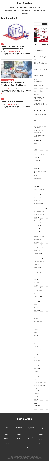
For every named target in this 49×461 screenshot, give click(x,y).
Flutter (35, 276)
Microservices (37, 324)
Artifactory (36, 160)
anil (19, 51)
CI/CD (35, 183)
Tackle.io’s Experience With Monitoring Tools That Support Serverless (14, 85)
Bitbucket (36, 175)
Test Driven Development (39, 382)
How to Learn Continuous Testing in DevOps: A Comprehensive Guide (40, 85)
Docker (35, 264)
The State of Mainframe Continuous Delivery (40, 131)
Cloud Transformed (38, 192)
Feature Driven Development (40, 272)
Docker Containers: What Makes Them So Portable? (40, 115)
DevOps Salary (24, 13)
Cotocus (24, 458)
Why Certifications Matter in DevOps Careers (41, 80)
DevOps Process (37, 247)
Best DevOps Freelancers (39, 10)
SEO (34, 357)
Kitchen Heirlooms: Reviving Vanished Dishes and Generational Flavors (40, 75)
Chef (35, 181)
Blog (28, 447)
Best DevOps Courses (26, 10)
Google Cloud (37, 290)
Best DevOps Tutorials (7, 444)
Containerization (37, 203)
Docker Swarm (37, 267)
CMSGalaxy (20, 456)
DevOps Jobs (42, 437)
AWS (3, 43)
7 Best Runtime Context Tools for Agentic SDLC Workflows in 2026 (39, 50)
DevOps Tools (37, 250)
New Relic (36, 338)
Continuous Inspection (39, 211)
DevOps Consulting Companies (11, 10)
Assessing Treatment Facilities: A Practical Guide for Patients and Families (40, 63)
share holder (36, 363)
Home (17, 447)
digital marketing (37, 259)
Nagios (35, 335)
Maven (35, 318)
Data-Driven (36, 228)
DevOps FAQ (12, 7)
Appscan (36, 157)
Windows (36, 393)
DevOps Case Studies (22, 7)
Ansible (35, 149)
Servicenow (36, 360)
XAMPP (35, 396)
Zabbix (35, 399)
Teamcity (36, 377)
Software (36, 365)
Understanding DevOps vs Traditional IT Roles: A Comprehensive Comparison (40, 92)
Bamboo (35, 168)
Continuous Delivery (38, 206)
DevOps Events (37, 242)
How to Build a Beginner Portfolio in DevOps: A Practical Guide (39, 99)
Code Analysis (37, 200)
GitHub (35, 279)
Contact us (6, 447)
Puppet (35, 352)
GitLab (35, 282)
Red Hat (35, 354)
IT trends (36, 302)
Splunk (35, 374)
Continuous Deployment (7, 80)
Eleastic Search (37, 270)
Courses (35, 217)
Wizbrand (26, 457)
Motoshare (36, 329)
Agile (35, 143)
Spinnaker (36, 371)
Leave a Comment (6, 57)
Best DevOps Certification (35, 7)
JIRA (34, 307)
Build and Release (37, 178)
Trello (35, 388)
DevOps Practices (41, 440)
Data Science (37, 222)
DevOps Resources (18, 444)
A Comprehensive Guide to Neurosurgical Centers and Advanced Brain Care (40, 69)
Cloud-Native (37, 197)
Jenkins (35, 304)
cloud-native (36, 195)
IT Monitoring (36, 296)
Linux (35, 315)
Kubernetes (36, 310)
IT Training (36, 299)
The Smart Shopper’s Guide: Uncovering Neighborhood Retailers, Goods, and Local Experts (41, 57)
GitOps (35, 285)
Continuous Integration (39, 214)
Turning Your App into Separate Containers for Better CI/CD (40, 126)
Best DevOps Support (42, 433)
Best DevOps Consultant (42, 444)
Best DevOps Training (19, 437)
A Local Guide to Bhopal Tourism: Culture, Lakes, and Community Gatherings (40, 104)
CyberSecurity (37, 220)
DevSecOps (36, 256)
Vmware (35, 390)
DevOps (35, 234)
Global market (37, 288)
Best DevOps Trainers (7, 437)
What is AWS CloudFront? (12, 102)
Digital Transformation (39, 261)
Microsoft (36, 327)
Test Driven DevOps (38, 385)
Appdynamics (37, 152)
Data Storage (37, 225)
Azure (35, 166)
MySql (35, 332)
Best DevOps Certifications (30, 444)
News (35, 340)
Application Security (38, 154)
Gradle (35, 293)
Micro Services (37, 321)
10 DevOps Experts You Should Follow (39, 135)
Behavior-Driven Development (40, 171)
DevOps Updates (37, 253)
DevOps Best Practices (39, 236)
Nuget (35, 346)
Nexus (35, 343)
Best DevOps (24, 3)
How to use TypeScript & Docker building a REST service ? (40, 120)
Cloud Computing (38, 189)
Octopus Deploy (37, 349)
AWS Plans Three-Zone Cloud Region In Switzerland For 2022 (14, 47)
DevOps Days (37, 239)
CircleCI (35, 186)
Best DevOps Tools (30, 437)
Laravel (35, 313)
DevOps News (37, 245)
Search (44, 24)
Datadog (36, 231)
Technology (36, 379)
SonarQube (36, 368)
